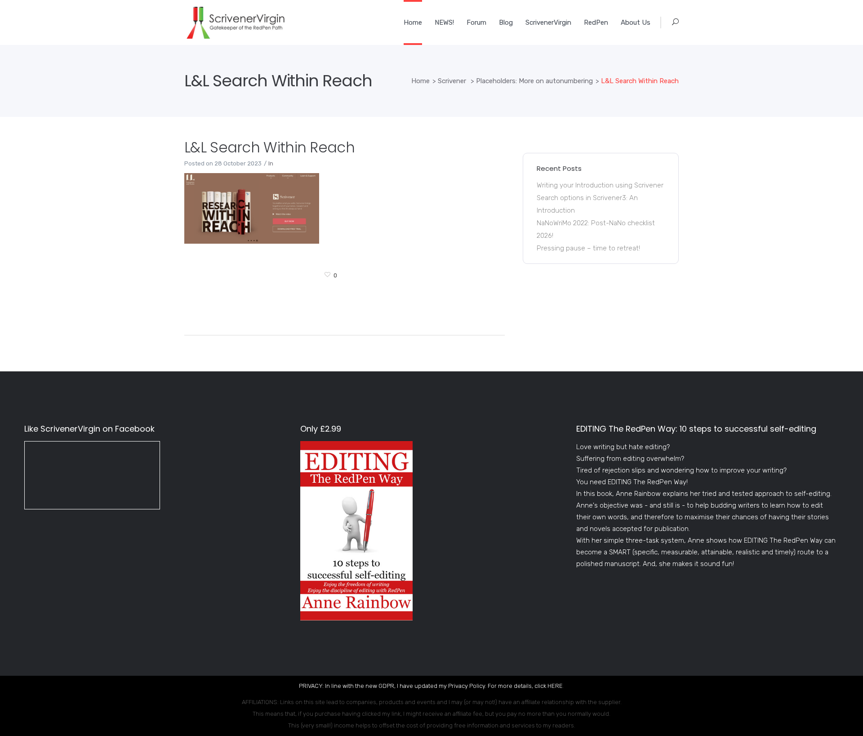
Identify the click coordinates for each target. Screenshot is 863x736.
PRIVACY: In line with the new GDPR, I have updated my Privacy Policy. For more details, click (423, 685)
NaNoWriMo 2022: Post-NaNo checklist (596, 223)
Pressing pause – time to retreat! (588, 248)
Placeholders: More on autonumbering (534, 81)
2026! (545, 236)
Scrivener (452, 81)
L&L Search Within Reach (269, 147)
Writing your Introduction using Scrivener (600, 185)
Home (420, 81)
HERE (555, 685)
